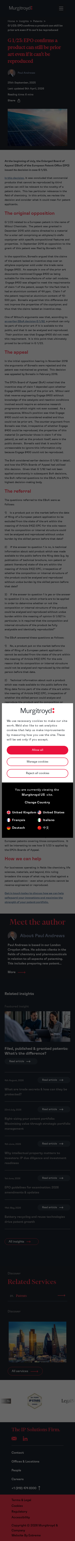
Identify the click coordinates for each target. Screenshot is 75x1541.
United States (54, 812)
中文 (46, 827)
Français (18, 820)
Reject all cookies (37, 773)
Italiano (49, 820)
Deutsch (18, 827)
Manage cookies (37, 761)
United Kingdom (24, 812)
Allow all (37, 750)
